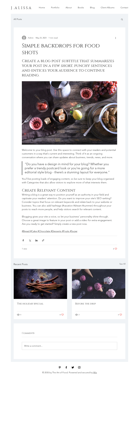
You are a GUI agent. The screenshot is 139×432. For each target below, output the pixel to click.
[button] (122, 19)
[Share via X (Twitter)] (30, 240)
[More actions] (115, 37)
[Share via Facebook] (23, 240)
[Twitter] (72, 367)
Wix (95, 372)
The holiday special (30, 303)
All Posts (18, 19)
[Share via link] (43, 240)
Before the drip (85, 303)
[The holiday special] (40, 284)
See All (122, 264)
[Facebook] (66, 367)
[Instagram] (79, 367)
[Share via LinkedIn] (36, 240)
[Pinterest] (59, 367)
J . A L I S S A (21, 8)
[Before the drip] (98, 284)
